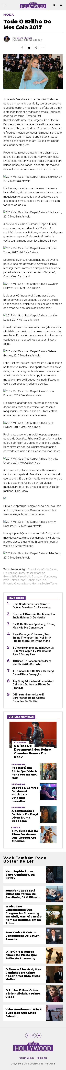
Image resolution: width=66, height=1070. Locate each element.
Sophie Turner (49, 583)
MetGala (41, 580)
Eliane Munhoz (24, 38)
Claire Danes (49, 569)
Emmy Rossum (27, 573)
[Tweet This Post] (29, 48)
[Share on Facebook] (22, 48)
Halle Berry (31, 576)
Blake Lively (35, 569)
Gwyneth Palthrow (14, 576)
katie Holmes (11, 580)
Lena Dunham (27, 580)
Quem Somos (26, 1058)
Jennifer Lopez (47, 576)
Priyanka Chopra (13, 583)
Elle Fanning (10, 573)
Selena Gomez (32, 583)
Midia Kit (42, 1058)
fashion (40, 573)
